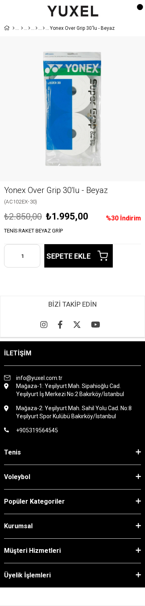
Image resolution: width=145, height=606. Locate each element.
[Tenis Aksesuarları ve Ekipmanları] (29, 28)
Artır (34, 256)
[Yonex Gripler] (44, 28)
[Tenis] (22, 28)
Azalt (10, 256)
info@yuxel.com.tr (39, 378)
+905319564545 (37, 430)
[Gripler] (36, 28)
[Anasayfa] (13, 28)
